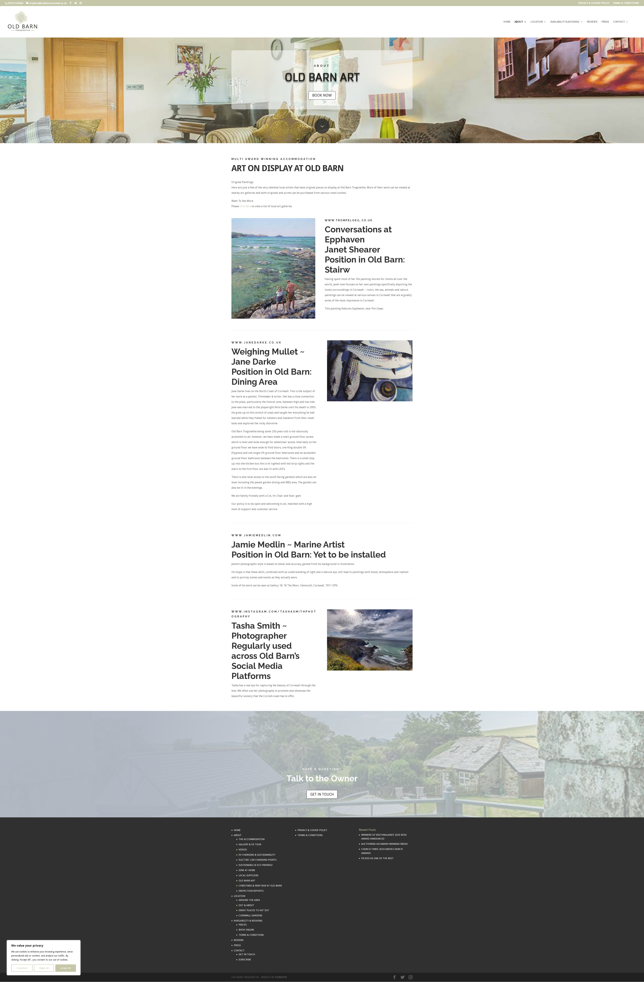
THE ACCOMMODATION (251, 839)
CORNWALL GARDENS (250, 915)
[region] (43, 957)
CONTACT (619, 22)
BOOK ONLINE (246, 929)
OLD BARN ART (247, 880)
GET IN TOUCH (322, 794)
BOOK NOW (322, 95)
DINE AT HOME (247, 870)
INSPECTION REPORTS (251, 890)
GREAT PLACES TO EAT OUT (254, 910)
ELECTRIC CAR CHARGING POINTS (258, 859)
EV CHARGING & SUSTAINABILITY (257, 854)
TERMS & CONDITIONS (626, 3)
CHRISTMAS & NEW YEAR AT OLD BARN (260, 885)
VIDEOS (243, 849)
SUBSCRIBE (245, 959)
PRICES (243, 924)
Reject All (44, 968)
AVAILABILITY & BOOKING (564, 22)
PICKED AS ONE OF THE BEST (377, 858)
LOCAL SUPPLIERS (248, 875)
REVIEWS (592, 22)
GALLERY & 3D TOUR (250, 844)
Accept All (66, 968)
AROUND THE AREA (249, 900)
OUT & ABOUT (246, 905)
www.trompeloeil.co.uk (349, 220)
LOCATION (537, 22)
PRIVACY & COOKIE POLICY (594, 3)
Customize (22, 968)
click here (245, 206)
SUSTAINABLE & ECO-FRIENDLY (256, 865)
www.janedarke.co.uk (256, 342)
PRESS (605, 22)
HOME (506, 22)
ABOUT (519, 22)
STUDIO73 (281, 977)
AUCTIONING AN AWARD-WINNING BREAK (384, 844)
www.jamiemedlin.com (256, 535)
